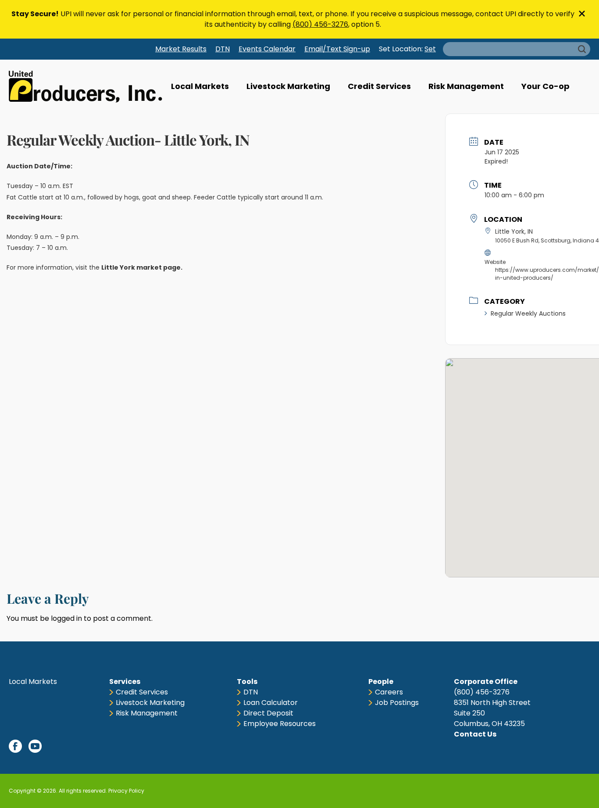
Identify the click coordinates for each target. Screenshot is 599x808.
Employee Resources (279, 724)
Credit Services (379, 86)
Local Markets (200, 86)
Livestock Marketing (288, 86)
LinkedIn (54, 746)
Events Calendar (267, 49)
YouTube (35, 746)
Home (85, 87)
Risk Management (466, 86)
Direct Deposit (268, 713)
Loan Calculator (270, 703)
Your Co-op (545, 86)
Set (430, 49)
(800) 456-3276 (320, 24)
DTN (222, 49)
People (380, 681)
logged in (66, 618)
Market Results (181, 49)
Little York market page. (142, 267)
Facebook (15, 746)
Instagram (74, 746)
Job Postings (397, 703)
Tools (247, 681)
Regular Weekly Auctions (528, 313)
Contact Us (475, 734)
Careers (389, 692)
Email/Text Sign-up (337, 49)
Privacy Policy (126, 790)
